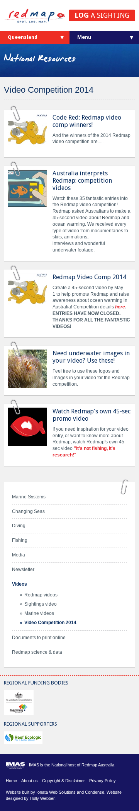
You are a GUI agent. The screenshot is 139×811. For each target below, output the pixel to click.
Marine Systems (29, 497)
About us (29, 780)
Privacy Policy (102, 780)
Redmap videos (41, 595)
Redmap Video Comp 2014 (89, 277)
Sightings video (40, 604)
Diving (18, 525)
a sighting (102, 15)
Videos (19, 584)
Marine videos (39, 613)
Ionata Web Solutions (56, 792)
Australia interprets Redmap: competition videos (82, 181)
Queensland (22, 37)
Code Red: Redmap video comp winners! (87, 121)
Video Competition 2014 (50, 622)
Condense (94, 792)
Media (18, 555)
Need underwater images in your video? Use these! (91, 357)
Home (11, 780)
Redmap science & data (37, 652)
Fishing (19, 540)
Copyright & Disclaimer (63, 780)
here (120, 307)
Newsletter (23, 569)
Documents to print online (39, 637)
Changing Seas (28, 511)
